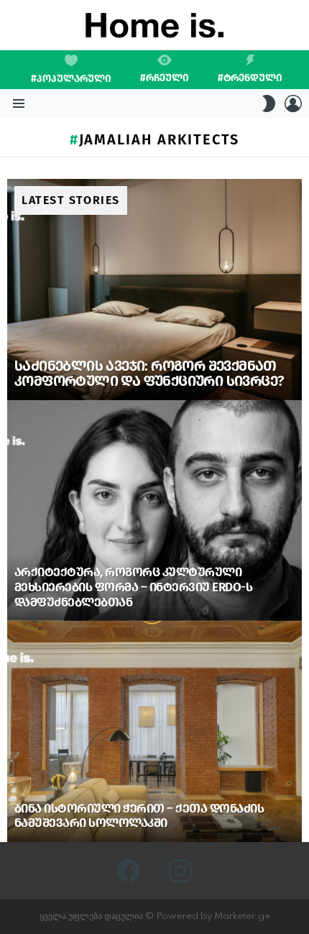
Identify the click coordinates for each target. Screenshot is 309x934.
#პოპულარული (71, 79)
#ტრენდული (250, 77)
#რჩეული (164, 77)
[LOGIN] (293, 103)
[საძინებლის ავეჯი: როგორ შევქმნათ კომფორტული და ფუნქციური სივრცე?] (154, 289)
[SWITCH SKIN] (268, 103)
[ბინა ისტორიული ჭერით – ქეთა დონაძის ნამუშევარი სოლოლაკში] (154, 731)
